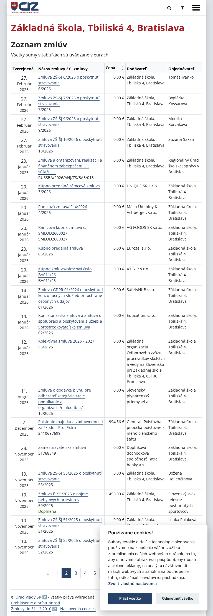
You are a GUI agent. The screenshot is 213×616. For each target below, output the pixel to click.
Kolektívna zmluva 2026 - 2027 (66, 341)
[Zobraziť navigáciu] (196, 7)
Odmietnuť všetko (177, 598)
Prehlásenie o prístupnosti (35, 602)
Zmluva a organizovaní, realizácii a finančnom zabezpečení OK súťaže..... (70, 165)
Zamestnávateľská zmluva (62, 447)
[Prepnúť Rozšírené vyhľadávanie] (182, 7)
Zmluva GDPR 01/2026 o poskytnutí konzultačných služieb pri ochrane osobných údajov (70, 295)
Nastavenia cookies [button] (78, 608)
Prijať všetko (130, 598)
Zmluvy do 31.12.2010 (31, 608)
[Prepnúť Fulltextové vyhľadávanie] (169, 7)
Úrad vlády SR (28, 597)
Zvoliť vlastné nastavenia (132, 583)
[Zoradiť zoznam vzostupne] (123, 66)
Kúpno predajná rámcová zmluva (69, 185)
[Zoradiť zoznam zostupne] (123, 70)
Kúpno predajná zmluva (60, 248)
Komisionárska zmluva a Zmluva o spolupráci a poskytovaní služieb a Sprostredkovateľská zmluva (70, 321)
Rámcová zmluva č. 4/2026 (62, 206)
